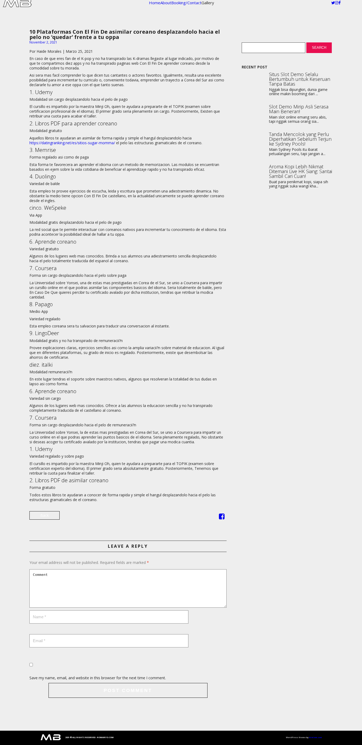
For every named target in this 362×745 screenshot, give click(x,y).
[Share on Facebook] (222, 517)
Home (154, 2)
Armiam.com (315, 737)
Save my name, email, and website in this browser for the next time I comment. (97, 677)
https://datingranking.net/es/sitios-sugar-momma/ (72, 142)
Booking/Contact (186, 2)
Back (44, 515)
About (165, 2)
